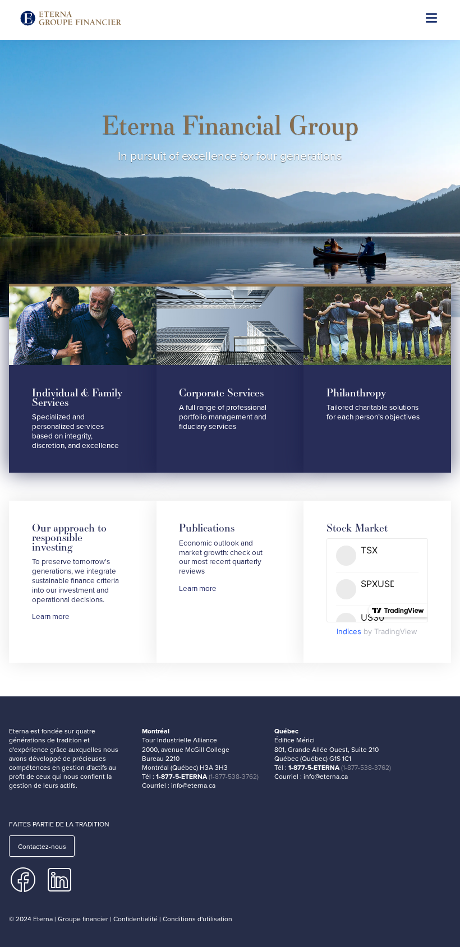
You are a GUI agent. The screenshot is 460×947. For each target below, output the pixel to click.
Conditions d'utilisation (197, 918)
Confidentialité (135, 918)
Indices (349, 631)
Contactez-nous (42, 846)
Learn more (51, 616)
